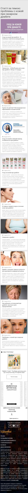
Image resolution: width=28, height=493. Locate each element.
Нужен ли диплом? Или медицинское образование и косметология (14, 108)
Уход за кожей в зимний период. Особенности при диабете (12, 139)
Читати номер (14, 376)
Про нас (3, 436)
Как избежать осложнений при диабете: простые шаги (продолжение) (11, 305)
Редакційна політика (7, 438)
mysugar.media (14, 480)
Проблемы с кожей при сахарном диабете (12, 338)
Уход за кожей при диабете (10, 172)
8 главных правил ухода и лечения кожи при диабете (13, 207)
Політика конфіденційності (8, 440)
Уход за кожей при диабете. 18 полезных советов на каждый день (13, 38)
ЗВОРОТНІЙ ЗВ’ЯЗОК (6, 447)
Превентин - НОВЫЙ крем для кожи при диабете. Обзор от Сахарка (13, 69)
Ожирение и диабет (8, 237)
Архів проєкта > (14, 418)
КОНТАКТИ (3, 444)
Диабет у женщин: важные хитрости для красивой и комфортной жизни (13, 270)
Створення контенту (6, 442)
